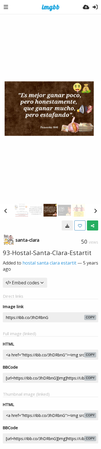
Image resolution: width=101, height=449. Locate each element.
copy (90, 317)
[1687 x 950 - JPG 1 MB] (67, 225)
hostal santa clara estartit (49, 263)
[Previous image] (5, 210)
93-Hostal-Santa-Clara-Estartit (47, 252)
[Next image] (95, 210)
